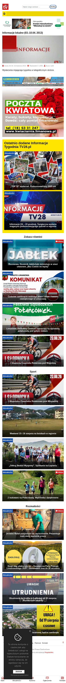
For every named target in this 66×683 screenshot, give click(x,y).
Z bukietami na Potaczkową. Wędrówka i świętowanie (33, 498)
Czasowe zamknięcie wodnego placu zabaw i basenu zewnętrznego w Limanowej (33, 297)
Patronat (38, 643)
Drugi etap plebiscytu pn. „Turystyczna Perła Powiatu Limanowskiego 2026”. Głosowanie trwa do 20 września (33, 567)
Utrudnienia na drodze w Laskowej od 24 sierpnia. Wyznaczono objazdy (33, 599)
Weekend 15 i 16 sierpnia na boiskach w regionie (33, 433)
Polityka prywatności (19, 675)
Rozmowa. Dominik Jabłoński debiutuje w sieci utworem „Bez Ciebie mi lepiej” (33, 265)
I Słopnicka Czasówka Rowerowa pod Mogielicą (33, 363)
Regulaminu (49, 652)
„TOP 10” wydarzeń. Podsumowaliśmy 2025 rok (33, 186)
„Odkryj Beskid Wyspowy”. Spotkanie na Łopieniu (33, 465)
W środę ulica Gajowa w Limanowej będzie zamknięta (33, 632)
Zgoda (19, 672)
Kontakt (45, 643)
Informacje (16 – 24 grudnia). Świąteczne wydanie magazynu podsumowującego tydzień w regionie (33, 225)
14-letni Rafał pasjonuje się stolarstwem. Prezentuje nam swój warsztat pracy (33, 534)
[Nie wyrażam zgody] (29, 631)
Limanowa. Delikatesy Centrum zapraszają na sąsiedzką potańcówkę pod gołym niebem (33, 329)
